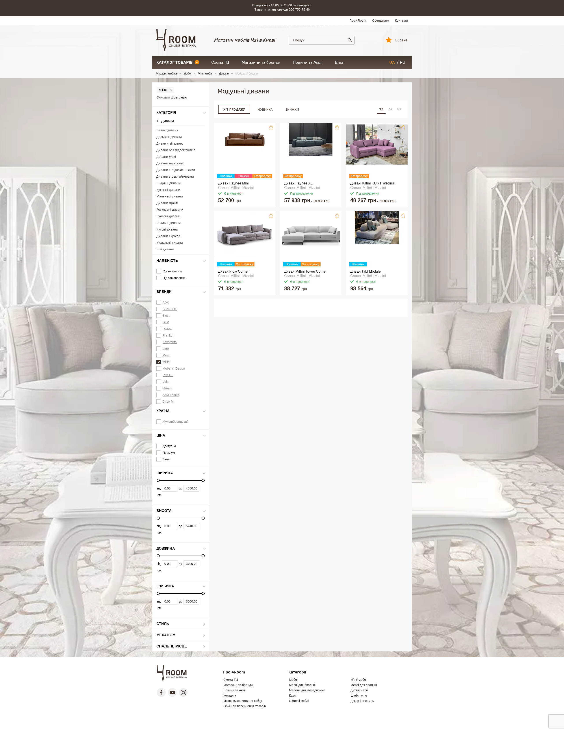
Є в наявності (172, 271)
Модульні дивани (169, 242)
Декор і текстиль (362, 701)
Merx (166, 355)
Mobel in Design (174, 368)
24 (390, 109)
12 (381, 109)
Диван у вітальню (170, 143)
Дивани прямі (167, 203)
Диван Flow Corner (233, 271)
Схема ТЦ (220, 62)
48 (399, 109)
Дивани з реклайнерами (175, 176)
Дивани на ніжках (170, 163)
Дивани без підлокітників (175, 150)
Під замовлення (174, 278)
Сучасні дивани (168, 216)
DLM (166, 322)
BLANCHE (170, 309)
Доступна (169, 446)
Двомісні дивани (169, 137)
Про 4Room (357, 20)
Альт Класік (171, 395)
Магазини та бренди (261, 62)
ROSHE (168, 375)
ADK (166, 302)
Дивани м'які (166, 156)
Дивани (167, 121)
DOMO (167, 329)
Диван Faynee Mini (233, 183)
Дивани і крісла (168, 236)
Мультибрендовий (176, 421)
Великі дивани (167, 130)
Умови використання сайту (242, 701)
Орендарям (380, 20)
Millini (163, 90)
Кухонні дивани (168, 190)
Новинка (265, 109)
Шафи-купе (359, 695)
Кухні (292, 695)
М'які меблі (358, 679)
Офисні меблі (299, 701)
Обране (401, 40)
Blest (166, 315)
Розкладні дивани (169, 209)
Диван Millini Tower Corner (305, 271)
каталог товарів (174, 62)
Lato (166, 348)
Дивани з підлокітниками (175, 170)
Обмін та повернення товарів (244, 706)
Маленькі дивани (169, 196)
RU (402, 62)
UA (392, 62)
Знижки (292, 109)
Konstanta (170, 342)
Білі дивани (165, 249)
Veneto (167, 388)
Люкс (166, 459)
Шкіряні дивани (168, 183)
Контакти (401, 20)
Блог (339, 62)
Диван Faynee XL (298, 183)
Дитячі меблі (359, 690)
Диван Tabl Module (365, 271)
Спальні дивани (168, 223)
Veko (166, 381)
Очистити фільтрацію (172, 97)
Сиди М (168, 401)
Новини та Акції (307, 62)
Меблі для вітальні (302, 685)
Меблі (293, 679)
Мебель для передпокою (307, 690)
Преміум (169, 452)
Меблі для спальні (364, 685)
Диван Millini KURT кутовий (372, 183)
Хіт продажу (234, 110)
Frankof (168, 335)
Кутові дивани (167, 229)
